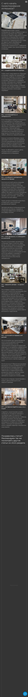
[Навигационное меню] (26, 2)
